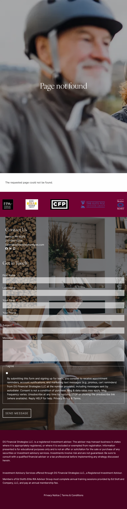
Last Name (9, 287)
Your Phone (9, 312)
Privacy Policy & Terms (67, 398)
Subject (20, 325)
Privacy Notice (52, 495)
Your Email (21, 300)
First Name (9, 275)
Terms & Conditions (72, 495)
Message (20, 337)
